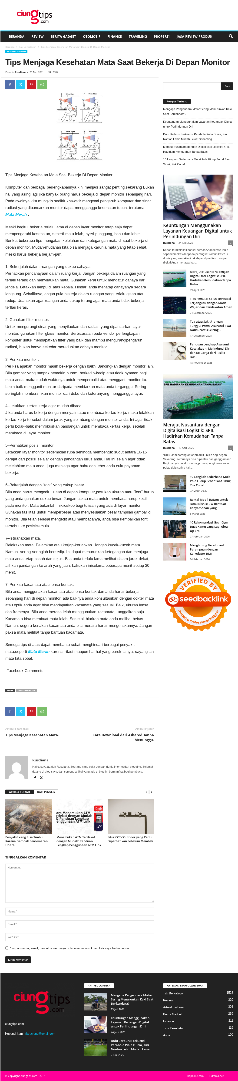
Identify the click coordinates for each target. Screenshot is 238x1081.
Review (37, 36)
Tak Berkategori (27, 46)
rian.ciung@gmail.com (40, 1033)
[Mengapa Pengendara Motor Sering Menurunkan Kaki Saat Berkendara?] (95, 1001)
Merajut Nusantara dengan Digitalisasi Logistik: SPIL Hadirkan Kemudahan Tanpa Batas (196, 149)
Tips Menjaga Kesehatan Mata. (32, 735)
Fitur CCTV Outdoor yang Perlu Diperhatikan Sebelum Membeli (130, 839)
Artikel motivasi (173, 1007)
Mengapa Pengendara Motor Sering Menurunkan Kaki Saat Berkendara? (197, 112)
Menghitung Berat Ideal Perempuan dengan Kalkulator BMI (207, 549)
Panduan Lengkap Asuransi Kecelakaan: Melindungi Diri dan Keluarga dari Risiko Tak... (210, 350)
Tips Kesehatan (173, 1028)
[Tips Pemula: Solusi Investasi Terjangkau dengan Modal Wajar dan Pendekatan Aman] (174, 305)
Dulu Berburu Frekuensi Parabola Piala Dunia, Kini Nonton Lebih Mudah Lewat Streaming (195, 137)
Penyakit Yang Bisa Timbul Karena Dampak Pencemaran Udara (26, 841)
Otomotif (91, 36)
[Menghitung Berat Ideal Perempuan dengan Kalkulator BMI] (174, 552)
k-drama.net (216, 1076)
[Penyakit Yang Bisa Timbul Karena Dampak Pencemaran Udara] (28, 816)
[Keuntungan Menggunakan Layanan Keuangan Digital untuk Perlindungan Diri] (198, 197)
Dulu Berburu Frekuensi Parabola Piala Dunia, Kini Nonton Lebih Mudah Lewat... (132, 1045)
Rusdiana (20, 72)
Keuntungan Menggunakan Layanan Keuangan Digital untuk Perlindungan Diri (197, 124)
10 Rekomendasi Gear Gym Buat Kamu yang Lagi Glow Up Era (209, 526)
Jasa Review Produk (194, 36)
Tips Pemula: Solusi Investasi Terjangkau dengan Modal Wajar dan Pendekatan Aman (211, 303)
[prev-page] (146, 792)
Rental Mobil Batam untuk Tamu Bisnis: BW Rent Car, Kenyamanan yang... (209, 503)
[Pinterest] (31, 84)
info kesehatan (26, 690)
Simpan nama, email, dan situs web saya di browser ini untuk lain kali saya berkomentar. (70, 948)
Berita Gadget (63, 36)
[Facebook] (10, 84)
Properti (162, 36)
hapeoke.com (195, 1076)
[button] (231, 36)
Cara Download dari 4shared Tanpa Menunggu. (123, 737)
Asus (166, 1035)
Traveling (138, 36)
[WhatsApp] (42, 84)
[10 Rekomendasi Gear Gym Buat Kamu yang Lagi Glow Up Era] (174, 529)
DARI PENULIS (46, 792)
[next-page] (151, 792)
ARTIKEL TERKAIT (19, 792)
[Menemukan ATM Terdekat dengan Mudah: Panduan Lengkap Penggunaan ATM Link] (79, 816)
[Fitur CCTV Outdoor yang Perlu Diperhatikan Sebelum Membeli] (131, 816)
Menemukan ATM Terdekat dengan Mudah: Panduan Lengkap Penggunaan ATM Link (78, 841)
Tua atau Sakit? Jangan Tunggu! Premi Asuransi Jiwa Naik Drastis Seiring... (210, 325)
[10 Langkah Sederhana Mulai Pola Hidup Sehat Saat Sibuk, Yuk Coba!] (174, 483)
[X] (20, 84)
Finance (114, 36)
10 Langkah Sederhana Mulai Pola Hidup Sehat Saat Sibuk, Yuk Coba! (196, 162)
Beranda (16, 36)
